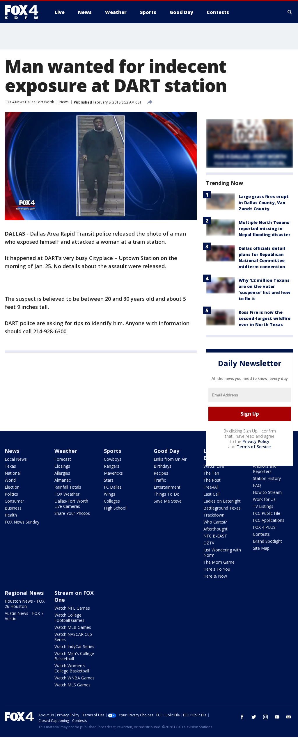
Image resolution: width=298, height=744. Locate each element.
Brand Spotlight (267, 541)
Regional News (24, 592)
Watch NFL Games (72, 608)
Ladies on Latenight (222, 501)
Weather (65, 450)
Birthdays (162, 466)
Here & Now (215, 576)
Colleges (112, 501)
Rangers (111, 466)
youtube (277, 717)
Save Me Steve (168, 501)
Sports (112, 450)
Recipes (161, 473)
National (13, 473)
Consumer (14, 501)
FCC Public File (266, 513)
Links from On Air (170, 459)
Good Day (166, 450)
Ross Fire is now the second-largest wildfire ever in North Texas (264, 318)
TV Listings (263, 506)
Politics (11, 494)
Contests (261, 534)
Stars (108, 480)
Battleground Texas (222, 508)
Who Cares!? (215, 522)
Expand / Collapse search (289, 12)
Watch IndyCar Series (74, 646)
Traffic (160, 480)
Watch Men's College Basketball (74, 656)
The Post (212, 480)
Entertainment (167, 487)
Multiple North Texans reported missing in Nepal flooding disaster (264, 228)
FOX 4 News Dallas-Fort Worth (29, 101)
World (10, 480)
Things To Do (167, 494)
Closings (62, 466)
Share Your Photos (72, 513)
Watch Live (213, 466)
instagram (265, 717)
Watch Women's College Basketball (71, 668)
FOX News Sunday (22, 522)
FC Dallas (113, 487)
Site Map (261, 548)
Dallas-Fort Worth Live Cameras (71, 503)
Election (12, 487)
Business (13, 508)
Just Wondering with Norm (222, 552)
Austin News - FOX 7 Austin (24, 615)
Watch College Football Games (69, 617)
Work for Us (264, 499)
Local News (16, 459)
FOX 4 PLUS (264, 527)
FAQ (257, 485)
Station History (267, 478)
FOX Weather (66, 494)
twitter (253, 717)
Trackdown (213, 515)
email (288, 717)
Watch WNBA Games (74, 678)
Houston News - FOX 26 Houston (25, 603)
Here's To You (216, 569)
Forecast (62, 459)
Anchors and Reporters (264, 468)
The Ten (211, 473)
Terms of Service (254, 446)
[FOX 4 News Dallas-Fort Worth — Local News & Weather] (24, 12)
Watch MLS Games (72, 685)
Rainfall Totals (67, 487)
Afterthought (215, 529)
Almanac (62, 480)
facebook (242, 717)
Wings (109, 494)
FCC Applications (268, 520)
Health (11, 515)
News (63, 101)
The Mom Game (219, 562)
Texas (10, 466)
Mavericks (113, 473)
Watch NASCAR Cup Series (73, 636)
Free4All (211, 487)
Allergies (62, 473)
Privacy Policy (255, 441)
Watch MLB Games (72, 627)
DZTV (208, 543)
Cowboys (112, 459)
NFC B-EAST (215, 536)
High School (115, 508)
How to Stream (267, 492)
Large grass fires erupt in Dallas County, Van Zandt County (264, 202)
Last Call (211, 494)
